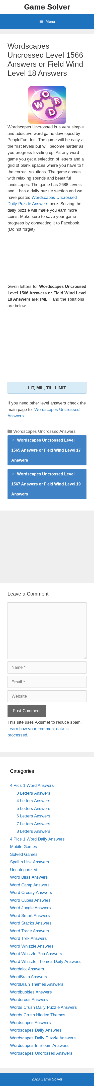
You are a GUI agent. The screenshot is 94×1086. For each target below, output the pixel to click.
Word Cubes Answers (30, 900)
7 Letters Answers (33, 823)
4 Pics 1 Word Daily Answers (37, 839)
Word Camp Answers (30, 885)
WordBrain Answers (28, 976)
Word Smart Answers (30, 915)
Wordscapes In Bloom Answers (39, 1045)
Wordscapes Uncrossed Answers (44, 431)
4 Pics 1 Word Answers (32, 785)
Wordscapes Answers (30, 1022)
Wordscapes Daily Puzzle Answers (43, 1038)
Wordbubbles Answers (31, 992)
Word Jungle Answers (30, 907)
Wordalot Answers (27, 969)
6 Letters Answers (33, 816)
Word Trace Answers (29, 931)
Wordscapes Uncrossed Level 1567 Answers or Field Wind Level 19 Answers (46, 484)
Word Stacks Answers (31, 923)
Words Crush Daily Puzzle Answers (43, 1007)
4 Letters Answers (33, 800)
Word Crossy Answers (31, 892)
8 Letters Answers (33, 831)
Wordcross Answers (29, 999)
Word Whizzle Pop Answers (36, 953)
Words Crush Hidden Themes (37, 1015)
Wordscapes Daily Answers (36, 1030)
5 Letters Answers (33, 808)
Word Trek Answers (28, 938)
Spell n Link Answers (29, 862)
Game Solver (47, 7)
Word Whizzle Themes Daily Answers (45, 961)
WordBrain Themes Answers (36, 984)
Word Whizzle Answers (32, 946)
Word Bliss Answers (29, 877)
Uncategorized (23, 869)
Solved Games (24, 854)
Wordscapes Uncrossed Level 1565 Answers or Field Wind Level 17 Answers (46, 450)
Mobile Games (23, 846)
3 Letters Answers (33, 793)
